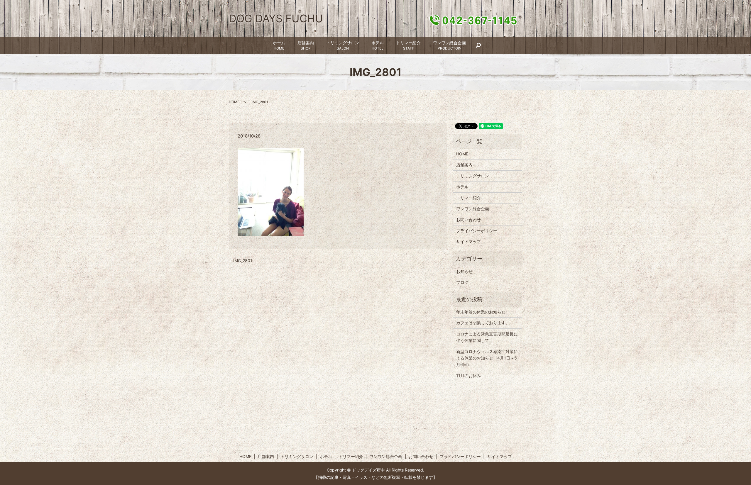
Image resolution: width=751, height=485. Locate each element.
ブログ (462, 282)
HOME (234, 102)
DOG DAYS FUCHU (276, 18)
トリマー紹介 (408, 45)
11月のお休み (468, 375)
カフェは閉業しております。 (483, 322)
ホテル (377, 45)
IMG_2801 (242, 260)
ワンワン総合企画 (449, 45)
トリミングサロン (342, 45)
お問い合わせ (468, 219)
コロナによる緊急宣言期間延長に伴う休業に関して (487, 337)
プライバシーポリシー (476, 230)
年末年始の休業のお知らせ (480, 311)
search (481, 45)
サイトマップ (468, 241)
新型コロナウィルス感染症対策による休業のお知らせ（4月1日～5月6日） (487, 358)
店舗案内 (305, 45)
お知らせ (464, 271)
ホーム (279, 45)
